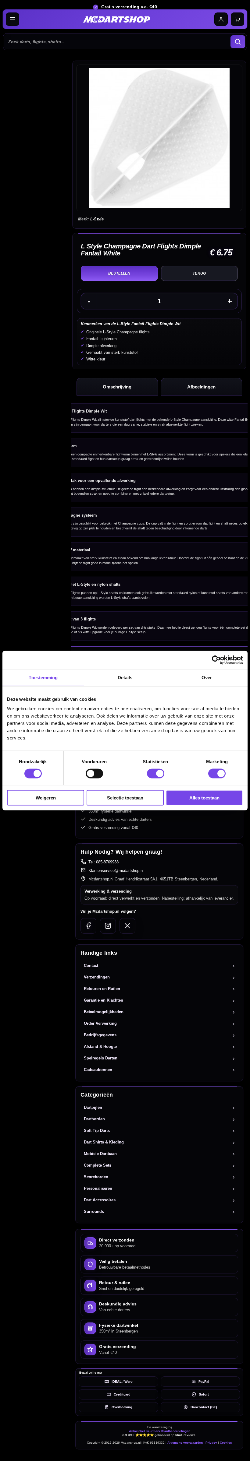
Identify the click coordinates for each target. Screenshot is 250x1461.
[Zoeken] (238, 42)
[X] (127, 926)
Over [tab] (207, 677)
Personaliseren (98, 1188)
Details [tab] (125, 677)
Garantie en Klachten (103, 1000)
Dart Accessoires (100, 1200)
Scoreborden (96, 1177)
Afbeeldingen (201, 386)
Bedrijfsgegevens (100, 1035)
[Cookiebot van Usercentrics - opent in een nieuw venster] (216, 659)
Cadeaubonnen (98, 1069)
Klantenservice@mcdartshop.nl (116, 870)
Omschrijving (117, 386)
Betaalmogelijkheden (103, 1012)
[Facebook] (88, 926)
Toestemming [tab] (43, 677)
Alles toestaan (204, 797)
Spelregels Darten (100, 1058)
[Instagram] (108, 926)
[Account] (221, 19)
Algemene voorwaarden (185, 1442)
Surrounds (94, 1211)
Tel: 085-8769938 (103, 862)
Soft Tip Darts (97, 1130)
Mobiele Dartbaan (100, 1153)
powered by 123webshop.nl (159, 1453)
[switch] (94, 773)
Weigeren (46, 797)
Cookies (226, 1442)
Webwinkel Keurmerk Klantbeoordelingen (159, 1431)
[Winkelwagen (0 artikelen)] (237, 19)
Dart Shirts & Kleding (104, 1142)
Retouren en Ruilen (102, 988)
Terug (199, 273)
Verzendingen (97, 977)
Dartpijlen (93, 1107)
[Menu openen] (12, 19)
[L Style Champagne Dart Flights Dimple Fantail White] (159, 138)
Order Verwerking (100, 1023)
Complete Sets (97, 1165)
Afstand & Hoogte (100, 1046)
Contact (91, 965)
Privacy (211, 1442)
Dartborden (94, 1119)
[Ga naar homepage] (116, 19)
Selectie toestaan (125, 797)
